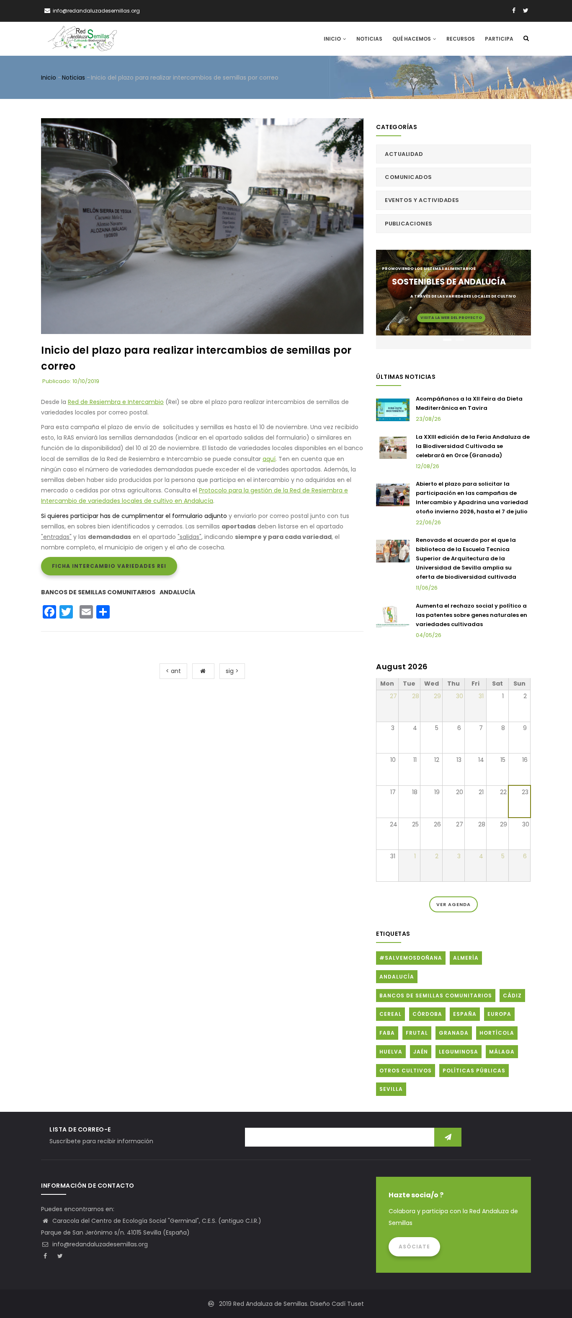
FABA (387, 1032)
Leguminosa (458, 1051)
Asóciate (414, 1246)
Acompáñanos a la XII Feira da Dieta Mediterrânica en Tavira (469, 403)
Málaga (502, 1051)
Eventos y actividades (422, 200)
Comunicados (408, 177)
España (465, 1014)
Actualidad (404, 154)
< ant (173, 671)
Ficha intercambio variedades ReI (109, 566)
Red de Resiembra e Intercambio (116, 402)
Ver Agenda (453, 904)
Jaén (420, 1051)
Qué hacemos (412, 38)
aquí (269, 459)
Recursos (460, 38)
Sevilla (391, 1089)
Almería (466, 957)
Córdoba (427, 1014)
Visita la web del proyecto (451, 317)
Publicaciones (409, 224)
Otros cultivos (405, 1070)
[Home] (82, 38)
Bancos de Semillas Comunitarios (98, 592)
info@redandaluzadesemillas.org (99, 1244)
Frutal (417, 1032)
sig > (232, 671)
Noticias (369, 38)
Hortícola (496, 1032)
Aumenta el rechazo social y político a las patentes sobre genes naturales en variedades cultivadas (471, 615)
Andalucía (177, 592)
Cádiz (512, 995)
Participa (499, 38)
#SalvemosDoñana (410, 957)
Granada (454, 1032)
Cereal (390, 1014)
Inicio (333, 38)
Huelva (390, 1051)
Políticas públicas (474, 1070)
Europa (499, 1014)
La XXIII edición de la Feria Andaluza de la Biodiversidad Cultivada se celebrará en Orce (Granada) (473, 446)
